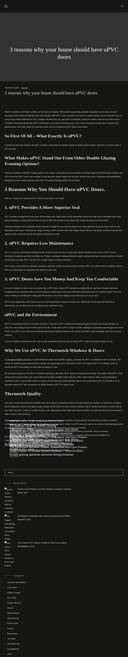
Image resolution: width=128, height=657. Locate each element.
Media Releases (13, 613)
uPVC (70, 359)
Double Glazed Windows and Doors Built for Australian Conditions (44, 489)
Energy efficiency (49, 421)
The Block (11, 639)
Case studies (12, 587)
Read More (14, 456)
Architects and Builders (16, 582)
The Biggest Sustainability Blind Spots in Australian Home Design (44, 516)
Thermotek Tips (13, 644)
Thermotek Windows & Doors (19, 359)
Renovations (12, 633)
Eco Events (11, 598)
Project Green (12, 623)
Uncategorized (13, 649)
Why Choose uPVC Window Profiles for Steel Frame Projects (42, 543)
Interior (25, 88)
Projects (10, 628)
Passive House (13, 618)
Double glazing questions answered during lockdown (42, 444)
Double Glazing (35, 421)
